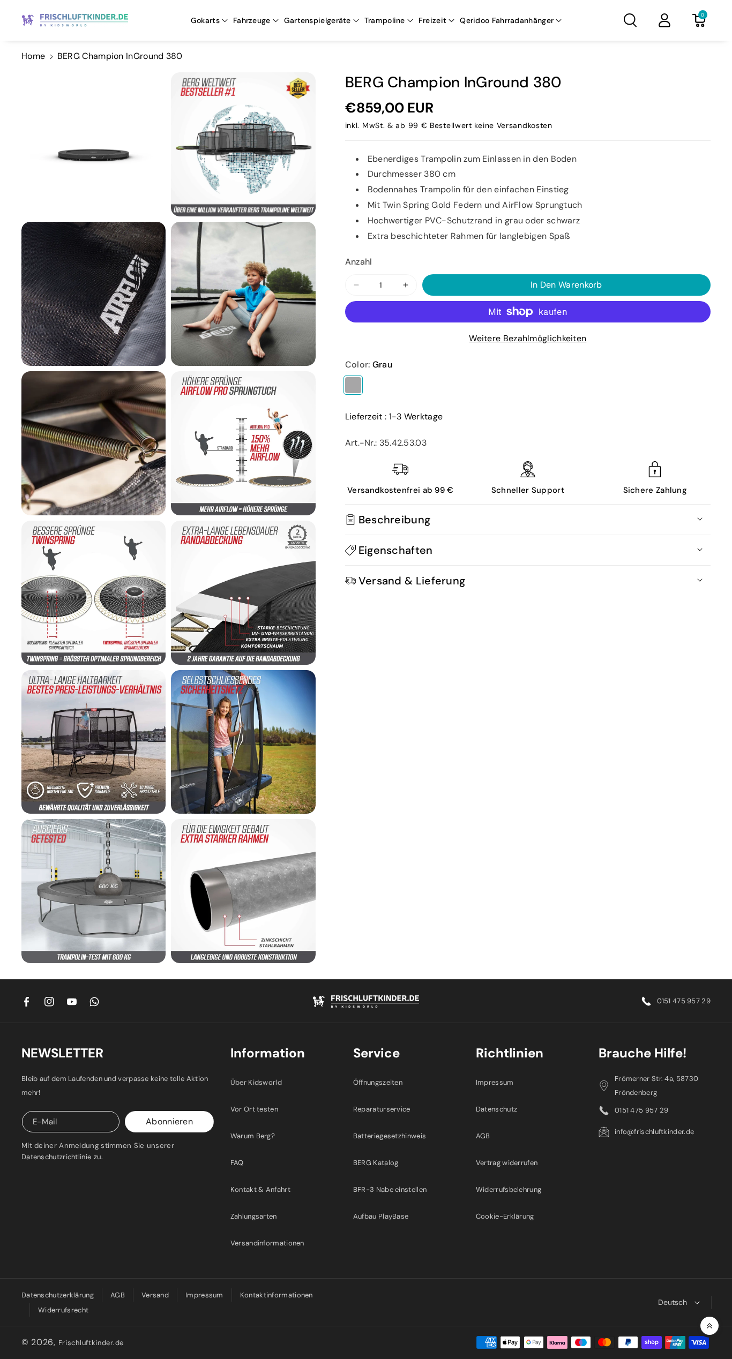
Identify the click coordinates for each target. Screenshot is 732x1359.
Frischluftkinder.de (91, 1342)
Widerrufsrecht (63, 1310)
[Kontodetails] (664, 20)
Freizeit (432, 20)
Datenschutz (496, 1109)
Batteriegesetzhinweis (389, 1135)
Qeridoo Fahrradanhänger (507, 20)
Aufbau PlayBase (381, 1216)
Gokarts (205, 20)
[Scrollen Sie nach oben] (709, 1326)
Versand (155, 1295)
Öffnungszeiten (377, 1082)
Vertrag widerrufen (506, 1162)
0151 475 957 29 (684, 1000)
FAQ (237, 1162)
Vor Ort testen (254, 1109)
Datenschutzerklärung (57, 1295)
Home (33, 56)
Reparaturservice (381, 1109)
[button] (209, 20)
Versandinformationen (267, 1243)
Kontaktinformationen (276, 1295)
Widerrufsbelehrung (508, 1189)
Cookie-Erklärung (505, 1216)
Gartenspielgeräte (317, 20)
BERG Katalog (376, 1162)
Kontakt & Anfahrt (260, 1189)
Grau (353, 385)
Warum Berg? (252, 1135)
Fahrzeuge (252, 20)
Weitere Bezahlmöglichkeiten (527, 338)
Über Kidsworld (256, 1082)
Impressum (495, 1082)
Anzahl (358, 261)
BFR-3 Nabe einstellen (390, 1189)
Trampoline (384, 20)
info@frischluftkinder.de (654, 1131)
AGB (483, 1135)
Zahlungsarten (253, 1216)
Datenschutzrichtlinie (56, 1156)
